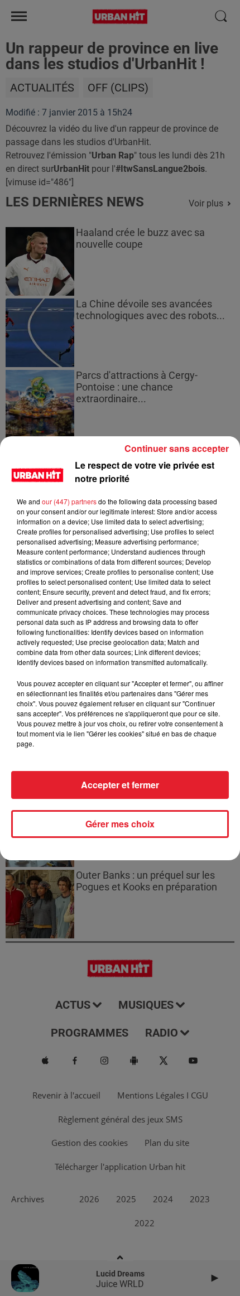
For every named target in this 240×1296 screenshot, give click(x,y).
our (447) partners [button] (69, 501)
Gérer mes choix (120, 823)
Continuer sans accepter (176, 448)
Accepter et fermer (120, 784)
